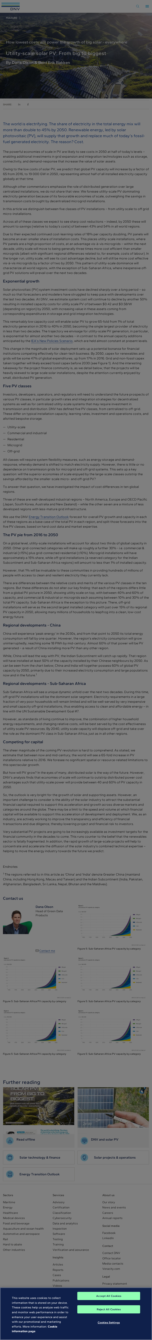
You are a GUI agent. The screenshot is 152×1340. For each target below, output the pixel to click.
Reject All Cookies (109, 1309)
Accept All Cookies (108, 1296)
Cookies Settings (109, 1322)
